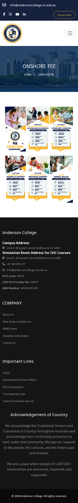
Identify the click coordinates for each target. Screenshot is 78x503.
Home (27, 74)
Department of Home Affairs (20, 380)
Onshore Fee (46, 74)
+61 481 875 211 (16, 264)
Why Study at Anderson (17, 321)
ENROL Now (10, 328)
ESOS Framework (13, 387)
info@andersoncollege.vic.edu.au (33, 5)
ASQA (6, 373)
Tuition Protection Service (18, 401)
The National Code (14, 394)
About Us (8, 314)
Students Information (16, 336)
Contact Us (9, 343)
